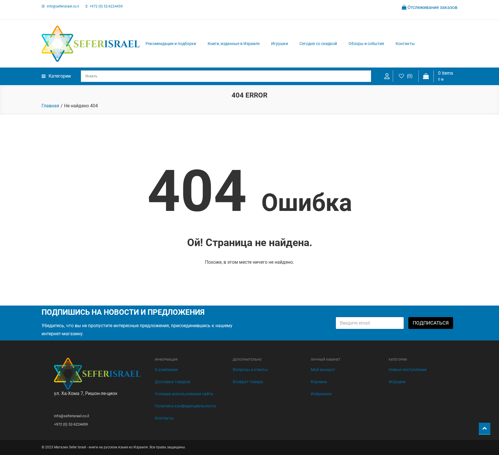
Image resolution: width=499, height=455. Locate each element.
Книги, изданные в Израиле (234, 43)
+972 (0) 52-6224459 (106, 6)
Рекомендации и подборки (171, 43)
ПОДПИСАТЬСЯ (431, 323)
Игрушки (279, 43)
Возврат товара (248, 381)
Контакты (405, 43)
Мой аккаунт (323, 369)
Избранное (321, 394)
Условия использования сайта (184, 394)
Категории (60, 76)
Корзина (319, 381)
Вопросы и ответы (250, 369)
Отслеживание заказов (431, 7)
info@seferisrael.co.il (63, 6)
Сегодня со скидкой (318, 43)
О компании (166, 369)
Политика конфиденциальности (185, 406)
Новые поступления (408, 369)
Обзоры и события (366, 43)
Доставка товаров (172, 381)
